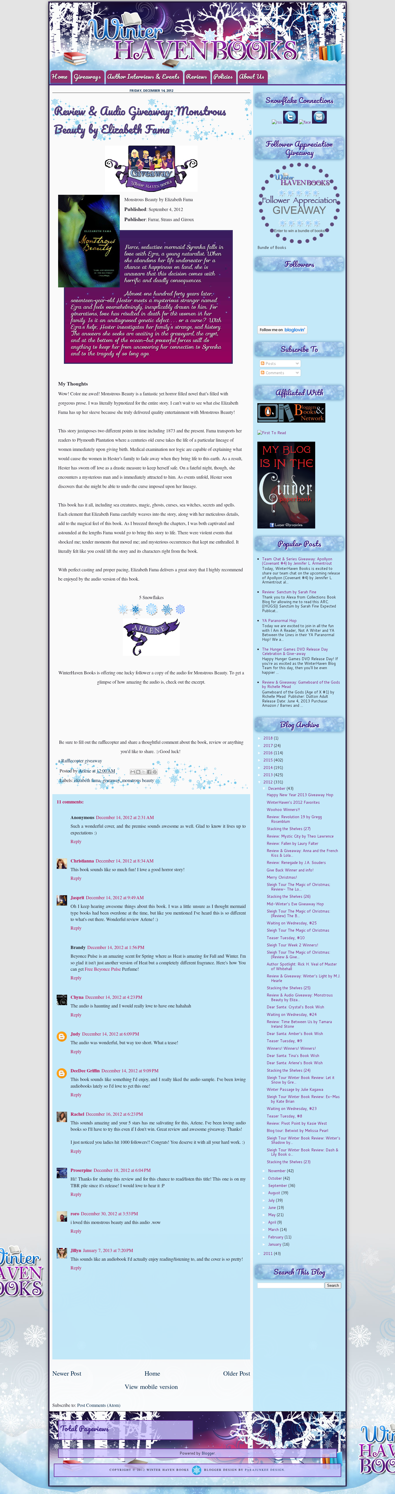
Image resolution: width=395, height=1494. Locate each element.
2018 (268, 738)
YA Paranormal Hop (279, 620)
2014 (268, 767)
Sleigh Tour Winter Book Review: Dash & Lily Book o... (302, 1152)
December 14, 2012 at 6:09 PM (110, 1034)
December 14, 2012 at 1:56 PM (115, 947)
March (274, 1229)
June (272, 1207)
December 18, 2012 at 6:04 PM (122, 1170)
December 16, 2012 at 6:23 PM (114, 1114)
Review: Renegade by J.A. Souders (296, 862)
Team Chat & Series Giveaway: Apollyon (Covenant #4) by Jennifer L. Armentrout (297, 561)
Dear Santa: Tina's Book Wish (293, 1055)
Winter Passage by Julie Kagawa (295, 1089)
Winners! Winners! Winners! (291, 1048)
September (278, 1185)
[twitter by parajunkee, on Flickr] (290, 122)
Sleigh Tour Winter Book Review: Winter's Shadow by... (303, 1140)
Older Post (236, 1373)
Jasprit (77, 897)
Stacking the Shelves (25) (289, 987)
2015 (268, 760)
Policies (223, 76)
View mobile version (151, 1386)
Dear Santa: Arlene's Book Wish (295, 1062)
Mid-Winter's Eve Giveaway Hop (295, 903)
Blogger (208, 1453)
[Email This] (133, 772)
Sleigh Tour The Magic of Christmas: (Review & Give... (298, 954)
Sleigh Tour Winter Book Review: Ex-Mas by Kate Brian (303, 1099)
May (272, 1214)
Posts (270, 363)
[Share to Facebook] (149, 772)
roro (75, 1213)
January (275, 1244)
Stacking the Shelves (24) (289, 1070)
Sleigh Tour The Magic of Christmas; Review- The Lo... (298, 887)
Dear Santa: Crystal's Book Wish (295, 1007)
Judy (75, 1033)
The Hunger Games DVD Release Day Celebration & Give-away (295, 651)
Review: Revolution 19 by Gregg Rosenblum (294, 819)
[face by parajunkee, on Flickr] (305, 122)
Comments (274, 372)
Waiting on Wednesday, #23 (292, 1108)
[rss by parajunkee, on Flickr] (277, 122)
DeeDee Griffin (85, 1070)
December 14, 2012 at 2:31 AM (125, 817)
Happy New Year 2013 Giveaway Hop (300, 794)
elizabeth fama (87, 780)
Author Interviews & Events (143, 76)
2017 (268, 745)
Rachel (77, 1114)
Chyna (77, 997)
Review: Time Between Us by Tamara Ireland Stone (299, 1024)
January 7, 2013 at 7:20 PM (108, 1250)
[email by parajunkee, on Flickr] (319, 122)
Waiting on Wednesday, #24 (292, 1014)
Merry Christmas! (282, 877)
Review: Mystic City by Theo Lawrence (300, 836)
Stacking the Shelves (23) (289, 1161)
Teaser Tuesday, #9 (284, 1040)
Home (59, 76)
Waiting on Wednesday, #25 (292, 923)
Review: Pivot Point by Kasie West (297, 1123)
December (277, 788)
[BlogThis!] (138, 772)
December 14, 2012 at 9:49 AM (115, 897)
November (277, 1170)
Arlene (85, 771)
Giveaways (87, 76)
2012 (268, 782)
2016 (268, 752)
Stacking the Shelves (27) (289, 828)
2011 (268, 1253)
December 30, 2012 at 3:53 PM (109, 1213)
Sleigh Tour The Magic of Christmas (298, 930)
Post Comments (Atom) (98, 1405)
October (275, 1178)
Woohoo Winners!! (283, 809)
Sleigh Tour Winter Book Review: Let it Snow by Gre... (301, 1080)
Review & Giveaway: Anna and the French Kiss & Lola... (302, 853)
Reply (76, 841)
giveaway (111, 780)
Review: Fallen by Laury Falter (292, 843)
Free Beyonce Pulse (103, 969)
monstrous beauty (138, 780)
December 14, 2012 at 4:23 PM (113, 997)
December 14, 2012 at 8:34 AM (125, 861)
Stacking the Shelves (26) (289, 896)
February (276, 1237)
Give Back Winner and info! (290, 870)
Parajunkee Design (264, 1470)
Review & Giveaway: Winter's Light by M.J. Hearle (303, 978)
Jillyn (76, 1250)
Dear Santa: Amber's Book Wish (295, 1033)
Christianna (82, 860)
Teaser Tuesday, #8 (284, 1116)
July (272, 1200)
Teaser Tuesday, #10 (285, 937)
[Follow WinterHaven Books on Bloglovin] (282, 332)
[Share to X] (144, 772)
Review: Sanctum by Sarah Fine (289, 591)
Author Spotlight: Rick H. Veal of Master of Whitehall (302, 966)
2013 (268, 774)
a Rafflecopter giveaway (80, 760)
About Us (251, 76)
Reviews (196, 76)
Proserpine (81, 1170)
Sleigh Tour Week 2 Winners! (292, 945)
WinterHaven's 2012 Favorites (293, 802)
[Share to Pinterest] (155, 772)
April (272, 1222)
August (274, 1192)
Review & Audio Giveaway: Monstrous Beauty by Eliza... (300, 997)
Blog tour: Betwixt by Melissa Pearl (297, 1130)
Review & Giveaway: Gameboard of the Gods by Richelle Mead (301, 684)
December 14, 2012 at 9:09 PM (129, 1070)
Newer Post (66, 1373)
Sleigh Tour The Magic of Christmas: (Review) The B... (298, 913)
